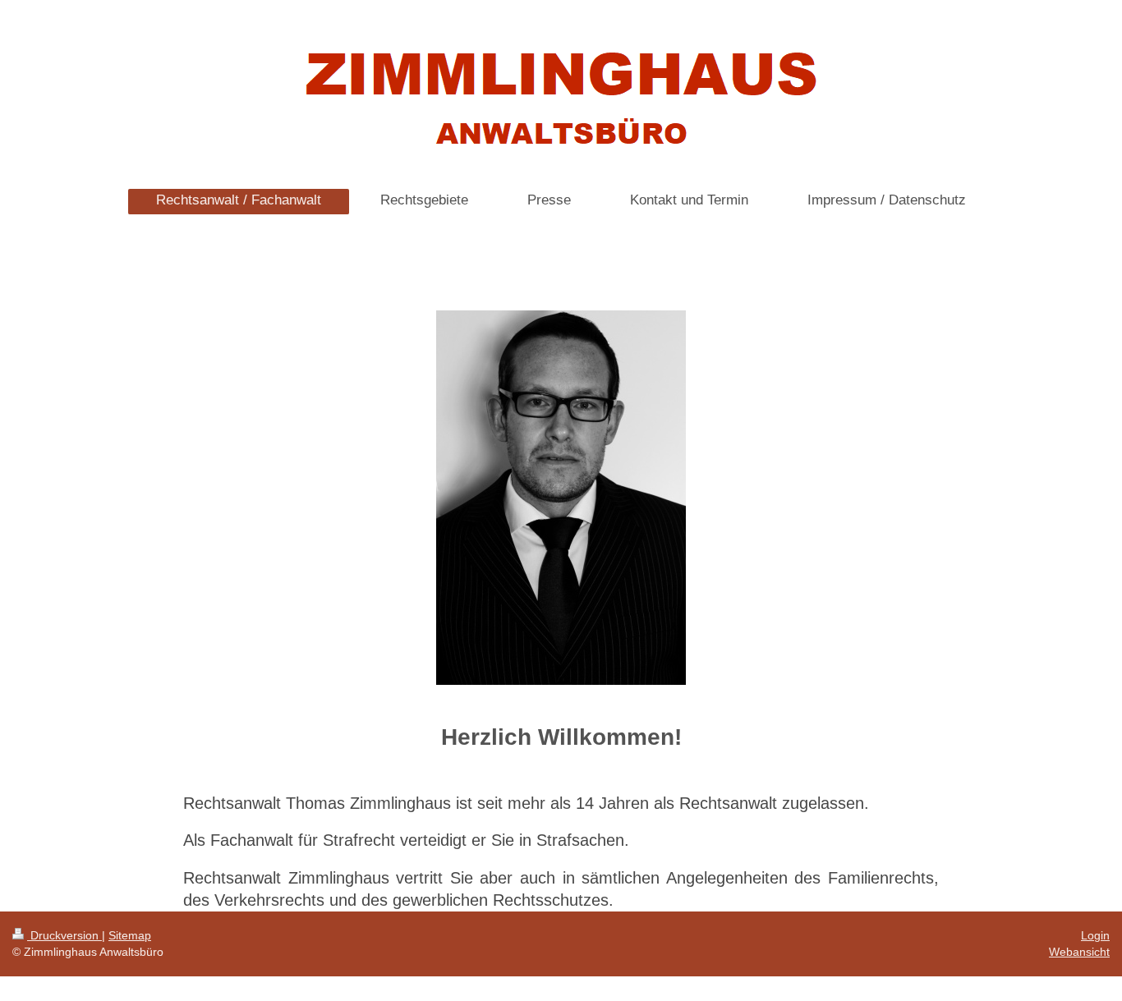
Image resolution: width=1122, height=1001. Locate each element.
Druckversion (64, 935)
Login (1095, 935)
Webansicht (1079, 951)
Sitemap (129, 935)
